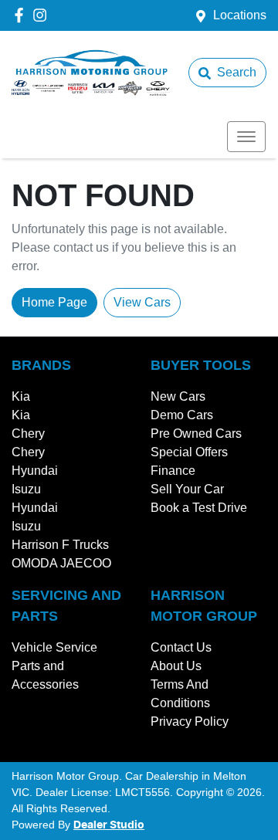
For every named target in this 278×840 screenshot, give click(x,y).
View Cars (142, 302)
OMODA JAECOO (61, 563)
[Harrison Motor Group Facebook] (22, 15)
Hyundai (35, 470)
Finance (173, 470)
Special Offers (189, 452)
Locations (239, 15)
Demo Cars (182, 415)
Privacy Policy (190, 721)
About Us (176, 665)
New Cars (178, 396)
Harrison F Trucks (60, 544)
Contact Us (181, 647)
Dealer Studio (108, 825)
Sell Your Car (187, 489)
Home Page (54, 302)
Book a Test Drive (199, 507)
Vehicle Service (54, 647)
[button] (246, 136)
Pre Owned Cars (196, 433)
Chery (28, 433)
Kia (21, 396)
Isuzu (26, 489)
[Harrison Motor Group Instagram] (42, 15)
